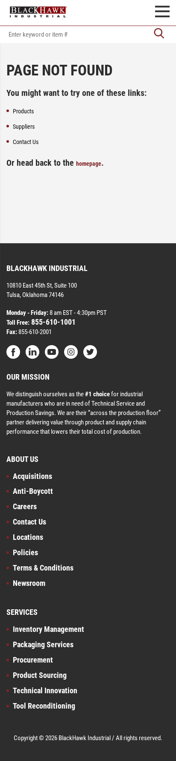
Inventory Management (48, 629)
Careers (25, 506)
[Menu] (162, 13)
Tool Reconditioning (44, 705)
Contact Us (29, 521)
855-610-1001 (52, 321)
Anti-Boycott (33, 491)
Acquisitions (32, 476)
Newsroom (29, 583)
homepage (88, 163)
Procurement (33, 659)
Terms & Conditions (43, 567)
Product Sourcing (40, 675)
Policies (25, 552)
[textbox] (88, 34)
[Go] (159, 34)
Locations (28, 537)
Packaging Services (43, 644)
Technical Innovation (45, 690)
